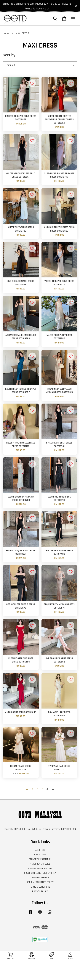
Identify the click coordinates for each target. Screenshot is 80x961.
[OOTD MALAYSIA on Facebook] (30, 913)
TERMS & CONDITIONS (40, 886)
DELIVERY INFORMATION (40, 859)
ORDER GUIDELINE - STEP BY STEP (40, 872)
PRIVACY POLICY (40, 891)
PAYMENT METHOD (40, 877)
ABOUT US (40, 850)
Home (6, 33)
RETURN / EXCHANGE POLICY (40, 882)
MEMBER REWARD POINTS (40, 868)
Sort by (9, 55)
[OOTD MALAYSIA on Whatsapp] (49, 913)
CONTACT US (40, 854)
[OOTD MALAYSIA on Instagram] (40, 913)
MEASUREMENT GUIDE (40, 863)
